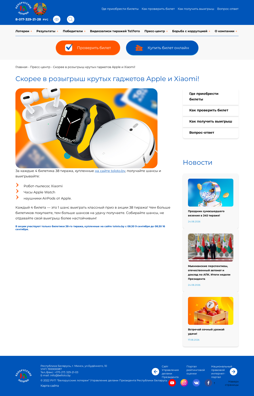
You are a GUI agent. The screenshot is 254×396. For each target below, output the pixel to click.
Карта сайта (50, 385)
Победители (73, 31)
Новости (198, 162)
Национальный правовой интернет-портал (221, 372)
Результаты (45, 31)
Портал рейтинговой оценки (196, 370)
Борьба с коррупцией (189, 31)
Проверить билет (94, 48)
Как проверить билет (158, 9)
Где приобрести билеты (120, 9)
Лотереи (22, 31)
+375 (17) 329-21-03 (66, 372)
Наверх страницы (232, 383)
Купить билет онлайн (168, 48)
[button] (155, 371)
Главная (21, 67)
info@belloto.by (60, 375)
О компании (224, 31)
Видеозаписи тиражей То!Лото (115, 31)
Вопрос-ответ (228, 9)
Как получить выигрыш (196, 9)
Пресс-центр (154, 31)
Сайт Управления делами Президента (170, 372)
